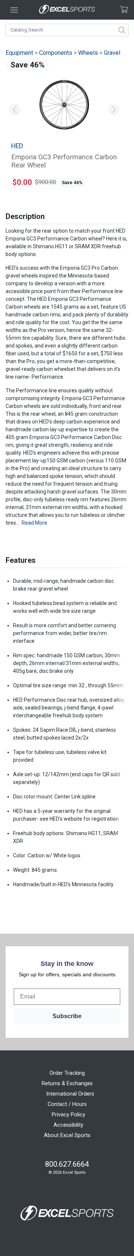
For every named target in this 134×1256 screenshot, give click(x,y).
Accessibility (68, 1125)
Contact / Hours (67, 1104)
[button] (14, 110)
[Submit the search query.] (122, 30)
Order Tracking (67, 1073)
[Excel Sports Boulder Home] (67, 10)
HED (17, 146)
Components (55, 52)
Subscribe (67, 1016)
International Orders (70, 1094)
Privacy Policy (68, 1115)
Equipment (19, 52)
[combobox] (67, 30)
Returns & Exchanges (67, 1083)
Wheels (88, 52)
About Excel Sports (67, 1135)
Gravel (112, 52)
